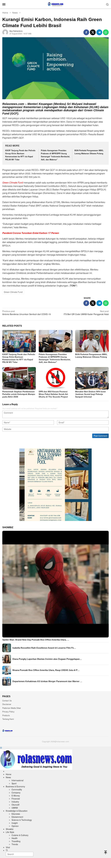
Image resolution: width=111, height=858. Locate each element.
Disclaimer (6, 704)
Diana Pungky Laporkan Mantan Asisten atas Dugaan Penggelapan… (47, 659)
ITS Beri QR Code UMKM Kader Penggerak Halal (86, 313)
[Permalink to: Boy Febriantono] (5, 31)
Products (6, 715)
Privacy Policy (8, 711)
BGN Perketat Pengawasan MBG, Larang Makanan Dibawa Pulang (89, 152)
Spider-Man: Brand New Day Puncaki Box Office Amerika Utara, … (35, 639)
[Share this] (86, 32)
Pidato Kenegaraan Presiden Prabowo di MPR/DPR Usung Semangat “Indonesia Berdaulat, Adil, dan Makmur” (55, 155)
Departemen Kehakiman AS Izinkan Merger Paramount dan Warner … (47, 681)
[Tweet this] (93, 32)
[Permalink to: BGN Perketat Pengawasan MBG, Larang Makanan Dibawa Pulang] (92, 341)
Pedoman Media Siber (11, 708)
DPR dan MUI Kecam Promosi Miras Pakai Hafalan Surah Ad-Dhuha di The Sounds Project (53, 394)
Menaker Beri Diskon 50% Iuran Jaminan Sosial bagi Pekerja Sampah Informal (90, 394)
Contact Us (7, 700)
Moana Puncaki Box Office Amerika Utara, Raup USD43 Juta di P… (46, 670)
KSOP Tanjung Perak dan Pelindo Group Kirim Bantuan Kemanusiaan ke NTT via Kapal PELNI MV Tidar (20, 155)
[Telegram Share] (99, 32)
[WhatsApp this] (106, 32)
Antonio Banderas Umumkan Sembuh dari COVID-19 (26, 313)
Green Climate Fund (13, 292)
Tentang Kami (8, 719)
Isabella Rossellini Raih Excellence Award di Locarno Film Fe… (44, 648)
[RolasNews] (55, 3)
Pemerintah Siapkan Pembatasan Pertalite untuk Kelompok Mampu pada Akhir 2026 (18, 394)
